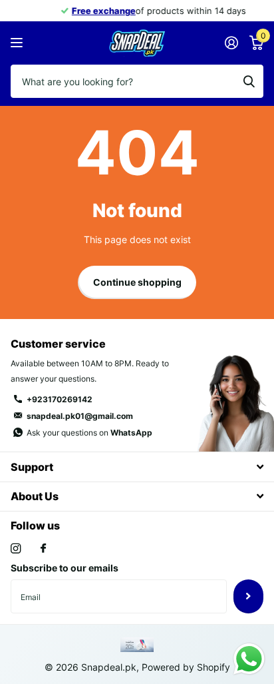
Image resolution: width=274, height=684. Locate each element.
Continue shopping (137, 282)
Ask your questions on (89, 433)
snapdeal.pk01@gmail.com (80, 416)
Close (137, 466)
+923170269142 (59, 399)
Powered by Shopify (186, 667)
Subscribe (248, 596)
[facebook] (43, 548)
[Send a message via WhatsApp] (249, 659)
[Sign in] (231, 43)
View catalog (18, 43)
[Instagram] (16, 548)
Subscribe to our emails (64, 567)
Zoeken (248, 81)
